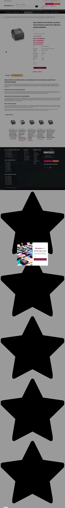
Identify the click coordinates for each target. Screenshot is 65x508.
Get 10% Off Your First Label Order (40, 259)
